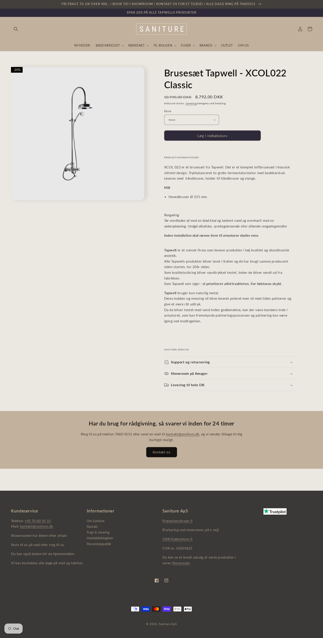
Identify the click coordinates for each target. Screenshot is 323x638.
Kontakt (92, 526)
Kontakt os (162, 452)
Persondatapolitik (99, 544)
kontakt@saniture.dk (182, 434)
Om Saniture (96, 521)
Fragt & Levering (98, 532)
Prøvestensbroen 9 (177, 521)
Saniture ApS (168, 624)
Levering (191, 103)
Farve (167, 111)
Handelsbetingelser (100, 538)
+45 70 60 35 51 (38, 521)
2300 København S (177, 539)
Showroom (180, 563)
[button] (16, 29)
